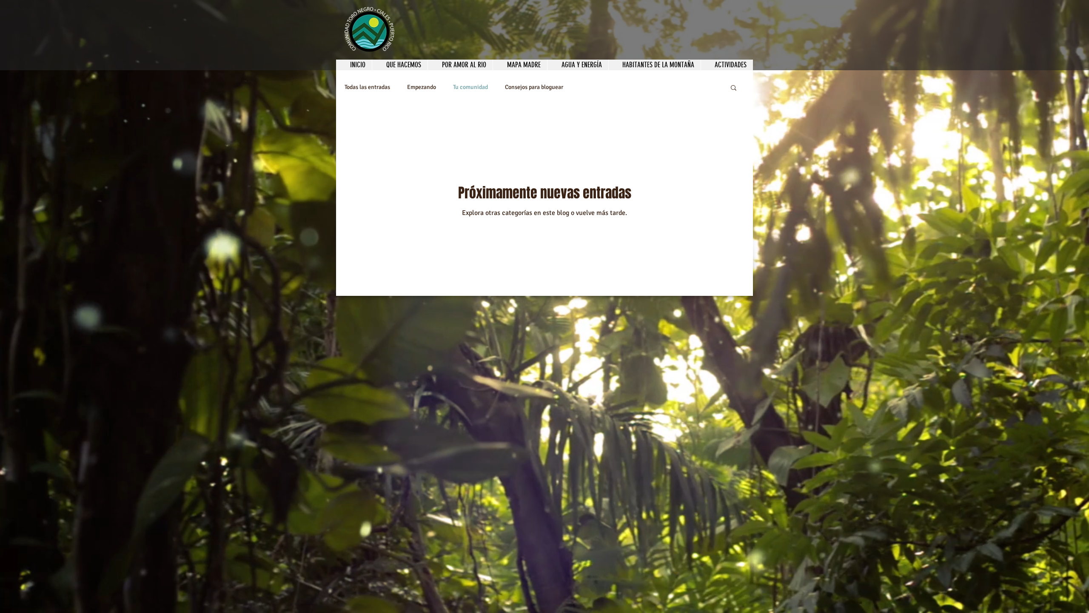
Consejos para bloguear (534, 87)
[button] (734, 88)
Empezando (421, 87)
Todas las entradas (367, 87)
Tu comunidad (470, 87)
